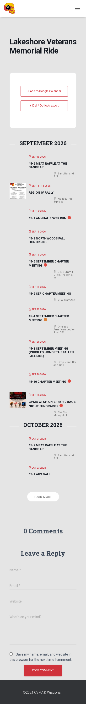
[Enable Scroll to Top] (76, 694)
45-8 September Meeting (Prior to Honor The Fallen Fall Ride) (51, 352)
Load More (43, 497)
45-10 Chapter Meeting (47, 381)
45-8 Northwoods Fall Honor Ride (47, 240)
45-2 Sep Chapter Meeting (50, 293)
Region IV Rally (41, 192)
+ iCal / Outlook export (44, 105)
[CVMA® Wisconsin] (11, 8)
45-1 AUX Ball (39, 474)
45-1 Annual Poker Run (47, 218)
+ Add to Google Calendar (44, 91)
